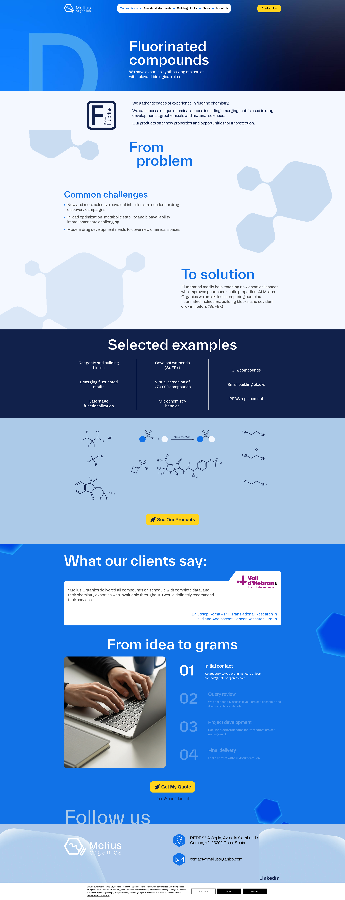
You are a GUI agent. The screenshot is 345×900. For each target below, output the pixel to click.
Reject (229, 891)
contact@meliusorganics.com (224, 678)
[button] (269, 8)
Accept (254, 891)
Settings (203, 891)
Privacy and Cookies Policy (98, 896)
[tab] (230, 669)
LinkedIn (269, 878)
